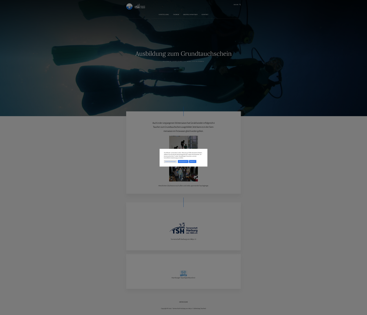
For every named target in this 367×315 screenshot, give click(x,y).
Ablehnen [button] (192, 161)
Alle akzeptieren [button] (183, 161)
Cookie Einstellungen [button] (170, 161)
